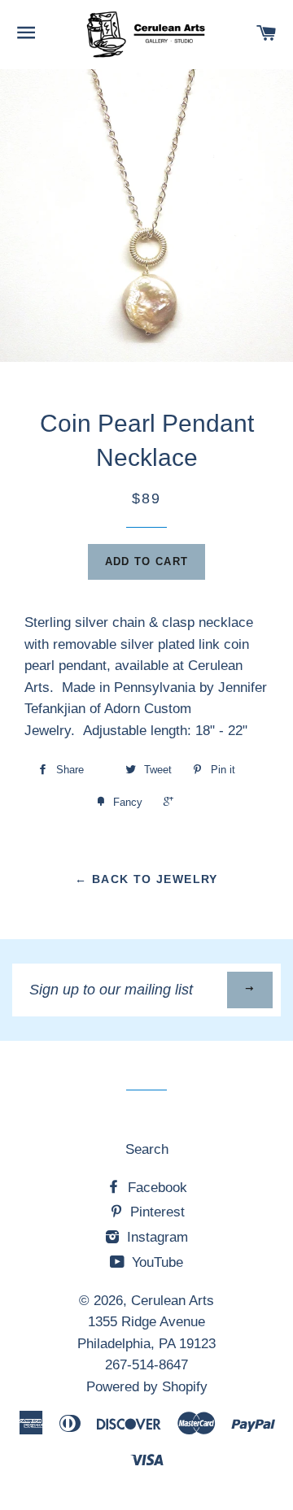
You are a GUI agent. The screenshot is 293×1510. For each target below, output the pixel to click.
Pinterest (155, 1212)
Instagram (155, 1237)
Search (146, 1149)
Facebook (155, 1187)
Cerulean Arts (172, 1300)
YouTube (155, 1262)
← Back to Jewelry (146, 879)
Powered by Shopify (147, 1387)
